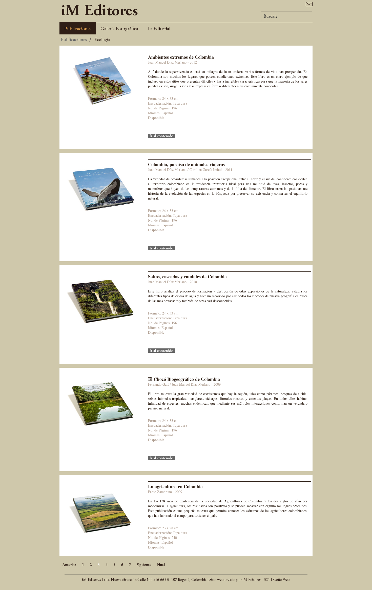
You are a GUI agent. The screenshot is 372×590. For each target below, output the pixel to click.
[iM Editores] (99, 10)
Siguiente (144, 564)
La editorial (158, 28)
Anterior (69, 564)
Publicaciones (77, 28)
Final (161, 564)
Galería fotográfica (119, 28)
